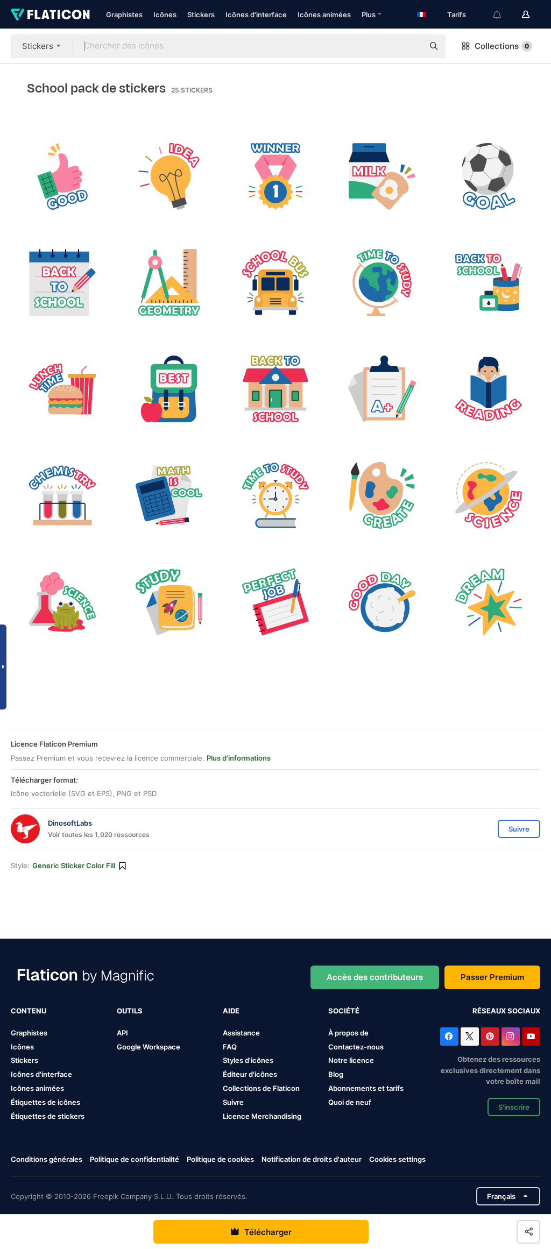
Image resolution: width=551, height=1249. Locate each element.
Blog (335, 1074)
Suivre (233, 1102)
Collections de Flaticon (261, 1088)
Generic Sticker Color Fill (73, 865)
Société (343, 1010)
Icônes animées (324, 14)
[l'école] (275, 389)
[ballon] (62, 495)
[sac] (169, 389)
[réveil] (275, 495)
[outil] (169, 282)
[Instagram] (510, 1036)
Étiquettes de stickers (47, 1116)
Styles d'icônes (248, 1060)
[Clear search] (410, 46)
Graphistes (124, 14)
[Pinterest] (490, 1036)
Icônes (164, 14)
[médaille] (275, 176)
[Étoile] (488, 601)
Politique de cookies (220, 1159)
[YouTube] (531, 1036)
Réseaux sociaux (506, 1010)
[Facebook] (449, 1036)
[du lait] (381, 176)
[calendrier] (62, 282)
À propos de (348, 1032)
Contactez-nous (356, 1046)
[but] (488, 176)
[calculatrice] (169, 495)
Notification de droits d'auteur (312, 1159)
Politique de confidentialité (134, 1159)
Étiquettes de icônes (45, 1102)
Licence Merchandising (262, 1116)
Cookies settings (397, 1159)
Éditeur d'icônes (250, 1074)
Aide (231, 1010)
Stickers (201, 14)
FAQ (230, 1046)
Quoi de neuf (349, 1102)
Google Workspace (148, 1046)
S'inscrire (513, 1107)
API (122, 1032)
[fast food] (62, 389)
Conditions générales (46, 1159)
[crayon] (488, 282)
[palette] (381, 495)
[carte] (381, 282)
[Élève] (488, 389)
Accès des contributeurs (375, 977)
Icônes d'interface (256, 14)
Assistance (241, 1032)
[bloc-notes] (275, 601)
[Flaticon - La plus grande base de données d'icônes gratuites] (50, 14)
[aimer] (62, 176)
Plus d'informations (239, 758)
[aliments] (381, 601)
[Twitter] (470, 1036)
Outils (130, 1010)
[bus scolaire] (275, 282)
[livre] (169, 601)
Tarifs (456, 14)
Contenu (28, 1010)
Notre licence (351, 1060)
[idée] (169, 176)
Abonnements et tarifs (366, 1088)
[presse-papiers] (381, 389)
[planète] (488, 495)
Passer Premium (492, 977)
